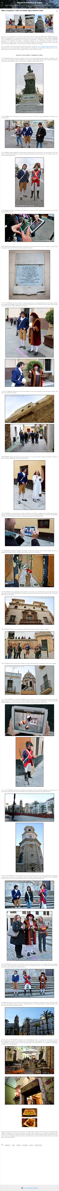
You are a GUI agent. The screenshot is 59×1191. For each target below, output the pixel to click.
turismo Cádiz (38, 1145)
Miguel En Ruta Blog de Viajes (29, 3)
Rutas (31, 1145)
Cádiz (13, 1145)
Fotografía (25, 1145)
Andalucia (7, 1145)
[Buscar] (57, 3)
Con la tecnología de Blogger (30, 1188)
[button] (57, 11)
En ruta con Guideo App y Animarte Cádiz (47, 46)
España (18, 1145)
